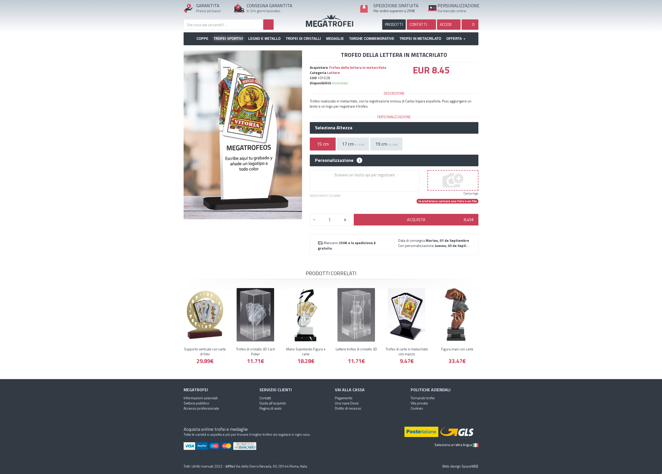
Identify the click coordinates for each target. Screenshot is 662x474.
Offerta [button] (454, 39)
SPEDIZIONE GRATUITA (395, 5)
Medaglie (335, 39)
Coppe (202, 39)
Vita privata (419, 403)
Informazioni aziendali (201, 398)
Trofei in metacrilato (420, 39)
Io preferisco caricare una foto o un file (447, 201)
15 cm (323, 143)
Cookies (417, 408)
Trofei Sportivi (228, 39)
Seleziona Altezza (333, 127)
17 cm (353, 143)
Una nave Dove (347, 403)
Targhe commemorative (371, 39)
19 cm (386, 143)
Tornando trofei (423, 398)
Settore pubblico (196, 403)
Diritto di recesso (348, 408)
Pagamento (343, 398)
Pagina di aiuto (270, 408)
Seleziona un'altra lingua (453, 444)
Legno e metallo (264, 39)
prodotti (394, 24)
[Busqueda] (268, 24)
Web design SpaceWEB (460, 466)
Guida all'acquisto (272, 403)
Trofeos (331, 21)
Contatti (265, 398)
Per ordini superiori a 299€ (394, 10)
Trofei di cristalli (303, 39)
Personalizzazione (334, 160)
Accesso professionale (201, 408)
